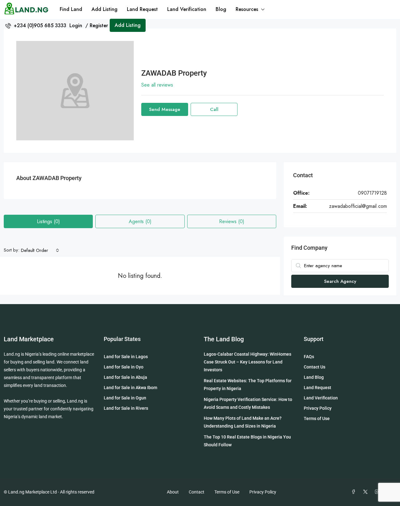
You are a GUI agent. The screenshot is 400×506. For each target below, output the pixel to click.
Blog (221, 9)
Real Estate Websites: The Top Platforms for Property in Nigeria (248, 384)
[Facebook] (354, 491)
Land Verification (186, 9)
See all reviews (157, 84)
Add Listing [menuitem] (128, 25)
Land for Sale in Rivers (126, 408)
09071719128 (372, 193)
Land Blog (314, 377)
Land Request (142, 9)
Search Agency (340, 281)
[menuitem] (36, 25)
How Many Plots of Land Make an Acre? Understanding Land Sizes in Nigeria (243, 422)
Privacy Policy (318, 408)
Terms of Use (317, 418)
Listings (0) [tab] (48, 221)
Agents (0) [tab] (140, 221)
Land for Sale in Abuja (125, 377)
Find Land (71, 9)
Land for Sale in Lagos (126, 356)
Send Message (164, 109)
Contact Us (314, 366)
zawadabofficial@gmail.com (358, 206)
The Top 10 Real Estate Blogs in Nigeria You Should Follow (247, 440)
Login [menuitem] (76, 25)
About (173, 491)
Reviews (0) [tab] (231, 221)
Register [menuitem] (99, 25)
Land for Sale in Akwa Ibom (130, 387)
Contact (196, 491)
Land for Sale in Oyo (123, 366)
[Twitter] (366, 491)
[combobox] (40, 250)
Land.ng (12, 354)
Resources (247, 9)
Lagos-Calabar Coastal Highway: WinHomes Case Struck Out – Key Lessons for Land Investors (247, 362)
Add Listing (105, 9)
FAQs (309, 356)
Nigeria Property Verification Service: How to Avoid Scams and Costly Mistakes (248, 403)
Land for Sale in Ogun (125, 397)
